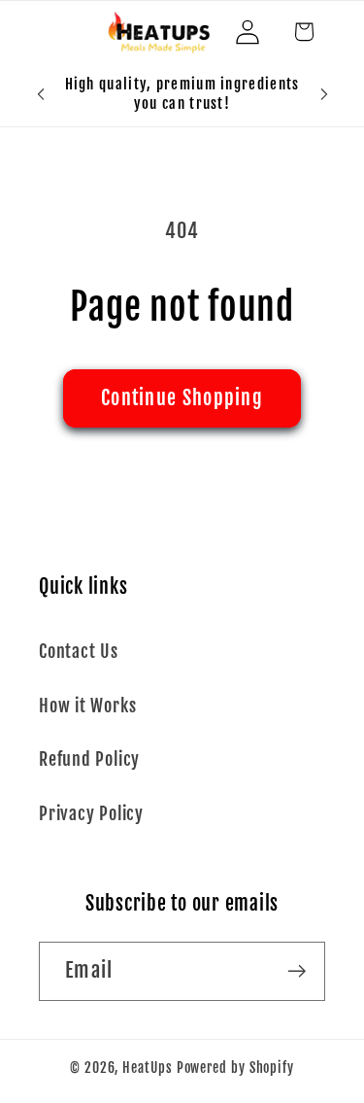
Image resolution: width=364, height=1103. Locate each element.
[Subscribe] (296, 971)
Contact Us (78, 651)
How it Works (87, 706)
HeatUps (147, 1068)
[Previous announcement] (40, 94)
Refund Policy (89, 759)
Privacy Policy (91, 814)
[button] (303, 31)
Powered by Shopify (235, 1068)
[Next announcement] (324, 94)
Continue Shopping (182, 398)
